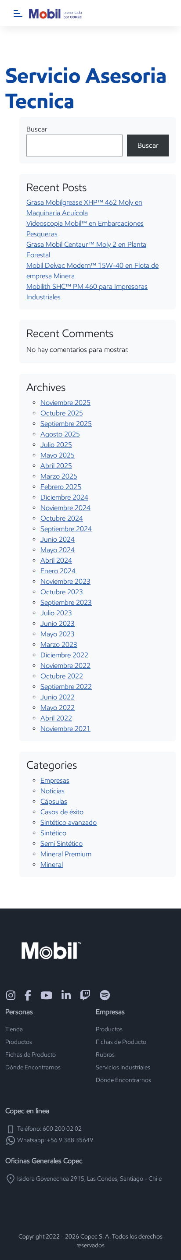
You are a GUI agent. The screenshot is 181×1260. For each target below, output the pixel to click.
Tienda (14, 1029)
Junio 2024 (57, 539)
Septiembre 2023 (66, 602)
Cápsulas (53, 801)
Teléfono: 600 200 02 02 (49, 1128)
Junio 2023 (57, 623)
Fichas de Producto (30, 1054)
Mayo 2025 (57, 455)
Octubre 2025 (61, 413)
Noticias (52, 791)
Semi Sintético (61, 843)
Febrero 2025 (60, 487)
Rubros (105, 1054)
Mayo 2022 (57, 707)
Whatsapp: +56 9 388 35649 (54, 1140)
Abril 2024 (56, 560)
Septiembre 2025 (66, 423)
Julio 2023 (56, 613)
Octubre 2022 (61, 676)
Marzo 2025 (58, 476)
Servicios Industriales (123, 1067)
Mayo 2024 (57, 550)
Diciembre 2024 (64, 497)
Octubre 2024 (61, 518)
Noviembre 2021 (65, 728)
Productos (18, 1042)
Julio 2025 (56, 444)
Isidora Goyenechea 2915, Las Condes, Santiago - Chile (89, 1178)
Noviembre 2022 (65, 665)
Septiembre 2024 (66, 529)
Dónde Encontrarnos (33, 1067)
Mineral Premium (65, 854)
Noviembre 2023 (65, 581)
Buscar (36, 129)
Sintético (53, 833)
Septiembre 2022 (66, 686)
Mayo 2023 (57, 634)
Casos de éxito (61, 812)
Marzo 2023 (58, 644)
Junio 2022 (57, 697)
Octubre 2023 (61, 592)
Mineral (51, 864)
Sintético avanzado (68, 822)
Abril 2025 (56, 465)
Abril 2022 (56, 718)
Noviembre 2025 (65, 402)
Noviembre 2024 (65, 508)
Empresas (54, 780)
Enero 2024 (58, 571)
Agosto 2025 (60, 434)
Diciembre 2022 (64, 655)
